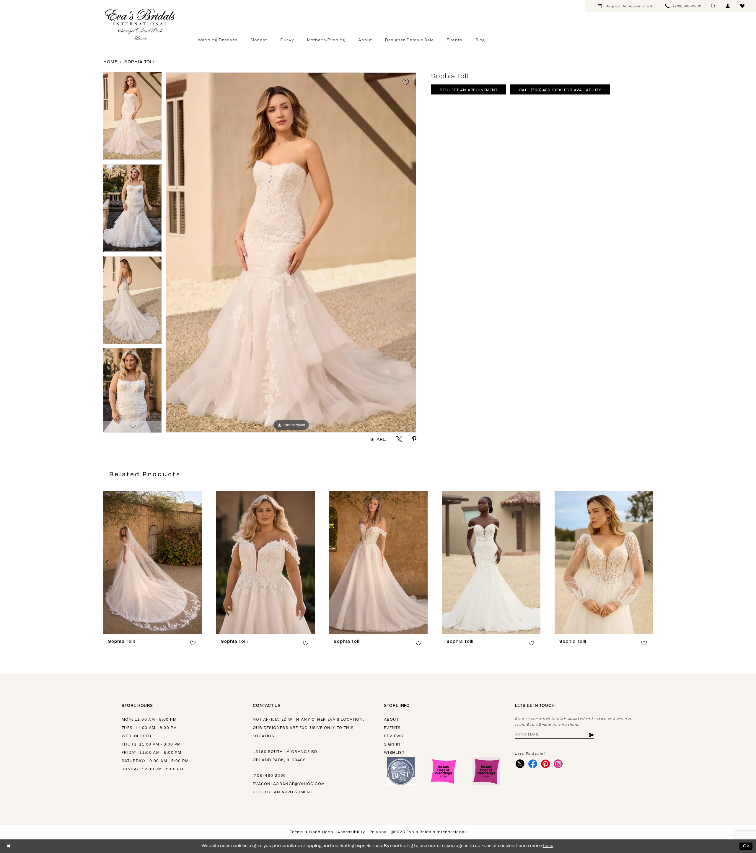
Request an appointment (283, 792)
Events (392, 728)
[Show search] (713, 6)
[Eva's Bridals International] (140, 24)
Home (110, 62)
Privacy (378, 832)
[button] (728, 6)
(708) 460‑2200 (269, 776)
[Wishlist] (742, 6)
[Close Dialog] (9, 846)
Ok (746, 846)
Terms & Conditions (311, 832)
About (391, 720)
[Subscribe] (591, 734)
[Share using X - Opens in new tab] (399, 439)
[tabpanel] (132, 118)
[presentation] (152, 562)
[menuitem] (625, 6)
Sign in (392, 744)
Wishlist (394, 753)
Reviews (393, 736)
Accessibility (351, 832)
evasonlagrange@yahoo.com (289, 784)
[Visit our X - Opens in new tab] (520, 764)
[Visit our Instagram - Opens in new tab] (558, 764)
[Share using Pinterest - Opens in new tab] (414, 439)
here (548, 846)
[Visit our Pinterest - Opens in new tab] (545, 764)
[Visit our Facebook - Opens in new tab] (532, 764)
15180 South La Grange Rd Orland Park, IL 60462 (285, 756)
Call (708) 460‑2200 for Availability (560, 90)
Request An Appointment (469, 90)
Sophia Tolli (140, 62)
